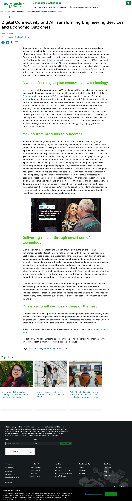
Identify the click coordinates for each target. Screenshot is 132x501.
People (63, 7)
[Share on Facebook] (3, 43)
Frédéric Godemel (22, 37)
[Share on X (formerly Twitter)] (12, 43)
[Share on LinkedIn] (7, 43)
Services (7, 11)
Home (1, 11)
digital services (53, 60)
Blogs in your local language (85, 7)
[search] (128, 3)
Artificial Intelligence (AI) (40, 348)
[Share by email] (16, 43)
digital (55, 348)
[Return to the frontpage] (14, 5)
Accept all (111, 494)
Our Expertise (39, 7)
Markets (52, 7)
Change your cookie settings (94, 494)
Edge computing (30, 96)
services (63, 348)
